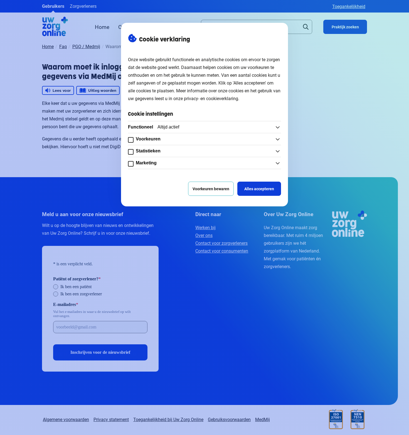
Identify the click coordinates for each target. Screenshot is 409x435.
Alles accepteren (259, 188)
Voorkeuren (148, 139)
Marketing (146, 162)
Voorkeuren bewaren (211, 188)
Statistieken (148, 151)
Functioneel (153, 127)
